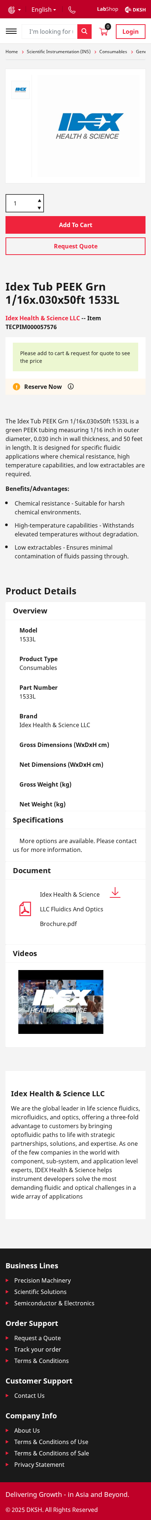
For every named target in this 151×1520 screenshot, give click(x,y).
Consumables (113, 51)
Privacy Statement (39, 1465)
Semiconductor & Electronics (54, 1303)
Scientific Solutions (40, 1292)
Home (11, 51)
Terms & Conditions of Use (51, 1442)
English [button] (42, 10)
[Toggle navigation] (13, 30)
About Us (27, 1430)
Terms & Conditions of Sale (51, 1453)
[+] (39, 200)
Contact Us (29, 1396)
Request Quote (75, 246)
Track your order (37, 1349)
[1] (39, 208)
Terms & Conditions (41, 1361)
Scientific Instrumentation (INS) (59, 51)
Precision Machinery (42, 1280)
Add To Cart (75, 225)
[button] (14, 9)
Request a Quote (37, 1338)
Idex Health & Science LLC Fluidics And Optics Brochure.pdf (71, 909)
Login (130, 32)
